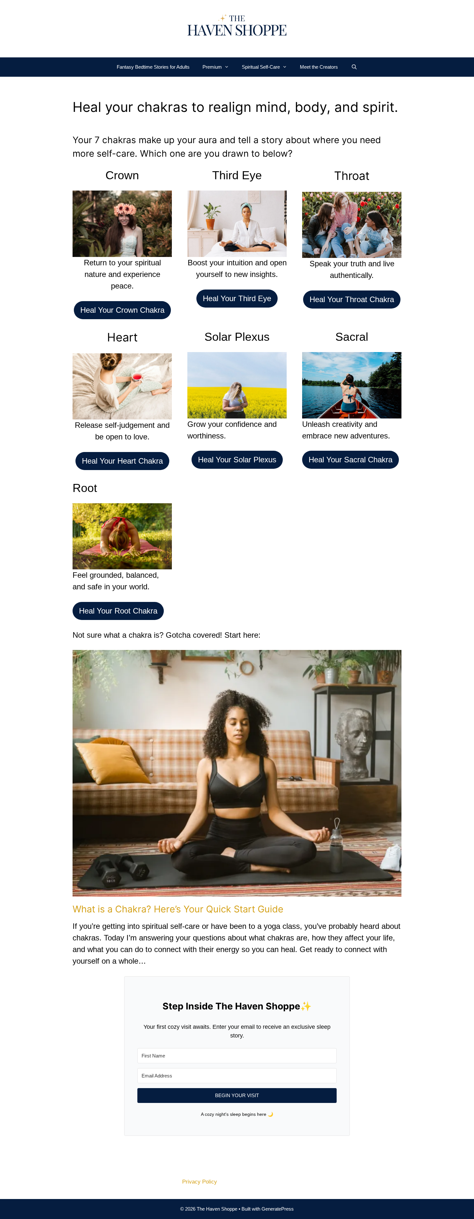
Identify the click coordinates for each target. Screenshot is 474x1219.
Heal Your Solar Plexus (237, 459)
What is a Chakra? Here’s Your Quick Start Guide (178, 909)
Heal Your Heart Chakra (122, 461)
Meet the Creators (319, 67)
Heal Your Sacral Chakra (350, 459)
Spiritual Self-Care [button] (261, 67)
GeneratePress (278, 1209)
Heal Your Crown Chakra (122, 310)
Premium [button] (212, 67)
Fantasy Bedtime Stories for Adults (153, 67)
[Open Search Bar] (353, 67)
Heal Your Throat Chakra (352, 299)
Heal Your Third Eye (237, 298)
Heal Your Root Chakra (118, 610)
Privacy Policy (199, 1182)
